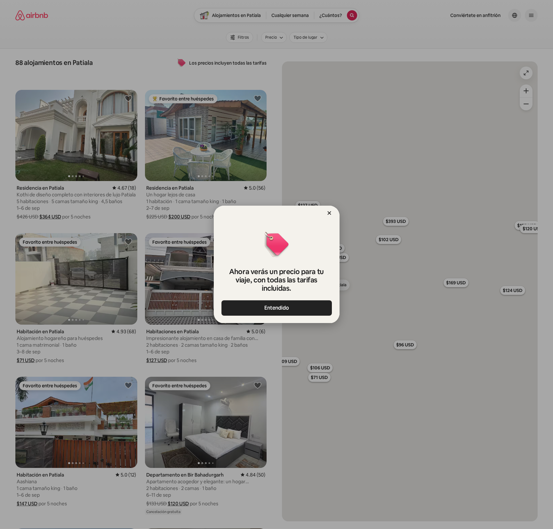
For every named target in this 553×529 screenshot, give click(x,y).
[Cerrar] (329, 213)
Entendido (276, 307)
